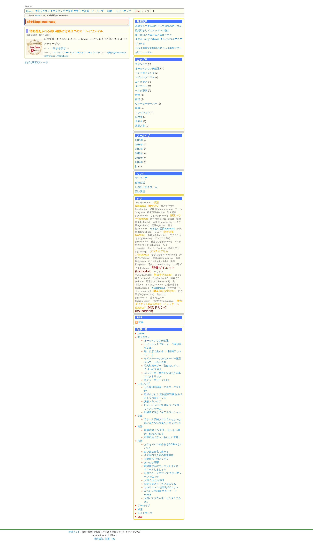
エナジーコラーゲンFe (156, 380)
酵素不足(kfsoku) (156, 212)
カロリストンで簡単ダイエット (161, 487)
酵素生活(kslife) (163, 274)
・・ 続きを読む (56, 48)
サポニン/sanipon (157, 248)
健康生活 (140, 182)
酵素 (137, 94)
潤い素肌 (140, 191)
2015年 (139, 157)
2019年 (139, 140)
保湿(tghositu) (50, 56)
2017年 (139, 149)
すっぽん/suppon (154, 284)
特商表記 (99, 538)
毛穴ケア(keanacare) (159, 264)
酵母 (137, 99)
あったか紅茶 (151, 462)
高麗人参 (140, 125)
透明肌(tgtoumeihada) (161, 209)
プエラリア (141, 178)
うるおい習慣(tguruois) (162, 228)
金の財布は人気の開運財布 (158, 455)
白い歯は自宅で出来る (156, 451)
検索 (109, 11)
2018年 (139, 144)
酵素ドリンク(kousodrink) (151, 309)
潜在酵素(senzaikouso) (162, 219)
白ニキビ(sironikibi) (158, 261)
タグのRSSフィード (36, 62)
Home (29, 11)
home (37, 15)
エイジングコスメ (145, 77)
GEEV (158, 232)
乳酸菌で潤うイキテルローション (162, 412)
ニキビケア (141, 81)
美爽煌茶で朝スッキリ (156, 458)
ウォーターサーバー (146, 103)
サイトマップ (123, 11)
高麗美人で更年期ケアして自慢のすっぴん (158, 26)
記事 (141, 322)
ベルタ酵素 (141, 90)
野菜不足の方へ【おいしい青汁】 (162, 437)
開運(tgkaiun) (158, 225)
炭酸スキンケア (152, 401)
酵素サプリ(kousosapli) (158, 281)
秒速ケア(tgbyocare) (161, 241)
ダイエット (141, 86)
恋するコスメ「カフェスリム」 (161, 483)
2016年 (139, 153)
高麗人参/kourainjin (157, 235)
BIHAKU (153, 205)
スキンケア (58, 52)
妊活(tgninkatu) (160, 278)
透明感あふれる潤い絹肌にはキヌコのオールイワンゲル (66, 31)
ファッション (142, 112)
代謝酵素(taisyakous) (163, 301)
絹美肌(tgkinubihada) (116, 52)
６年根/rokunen (143, 202)
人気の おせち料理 (154, 480)
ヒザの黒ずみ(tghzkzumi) (164, 254)
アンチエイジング (92, 52)
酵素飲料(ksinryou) (164, 291)
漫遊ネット (74, 531)
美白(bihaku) (62, 56)
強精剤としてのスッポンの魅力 (152, 30)
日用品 (138, 116)
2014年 (139, 162)
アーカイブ (97, 11)
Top (113, 538)
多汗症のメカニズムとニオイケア (153, 34)
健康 (137, 108)
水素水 (138, 121)
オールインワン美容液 (73, 52)
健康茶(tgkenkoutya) (162, 258)
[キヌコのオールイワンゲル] (35, 47)
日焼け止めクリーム (146, 187)
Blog (137, 11)
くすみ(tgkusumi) (159, 215)
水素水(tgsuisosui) (162, 222)
